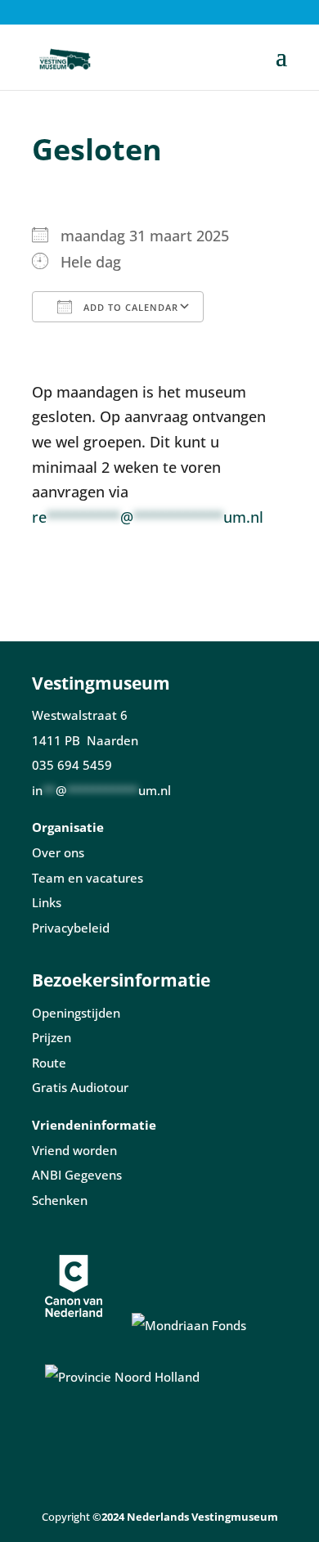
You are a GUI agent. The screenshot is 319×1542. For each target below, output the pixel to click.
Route (49, 1062)
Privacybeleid (71, 927)
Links (46, 902)
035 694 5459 (72, 765)
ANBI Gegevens (77, 1175)
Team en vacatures (87, 878)
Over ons (58, 852)
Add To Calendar (129, 307)
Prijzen (51, 1037)
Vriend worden (74, 1150)
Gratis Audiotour (80, 1087)
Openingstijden (76, 1013)
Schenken (60, 1200)
